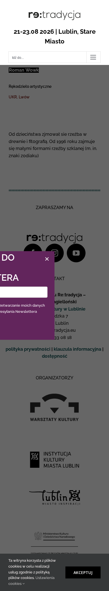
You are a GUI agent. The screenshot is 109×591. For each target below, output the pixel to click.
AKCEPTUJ (83, 572)
